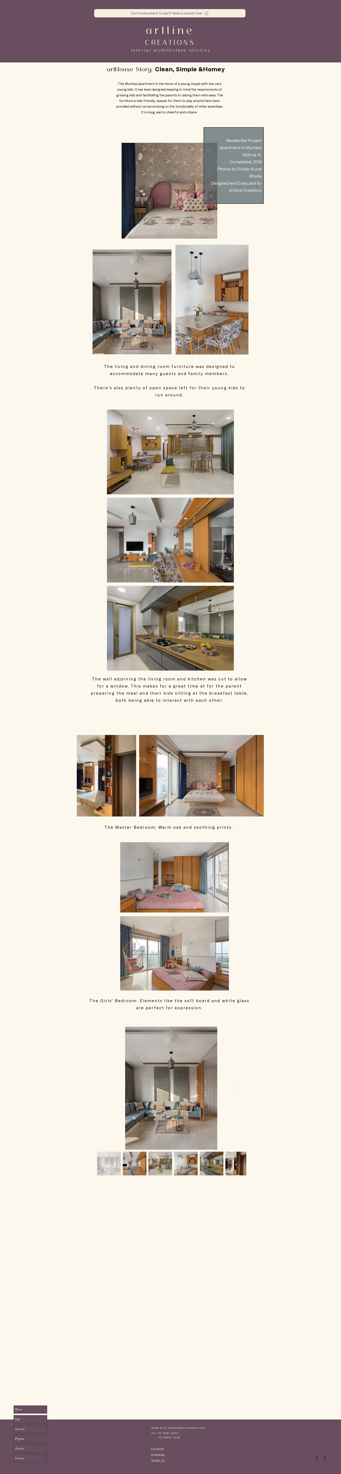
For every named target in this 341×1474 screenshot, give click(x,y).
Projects (19, 1438)
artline (170, 30)
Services (20, 1429)
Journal (19, 1448)
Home (18, 1409)
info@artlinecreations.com (186, 1428)
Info (17, 1419)
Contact (19, 1458)
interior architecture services (170, 50)
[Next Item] (239, 1088)
